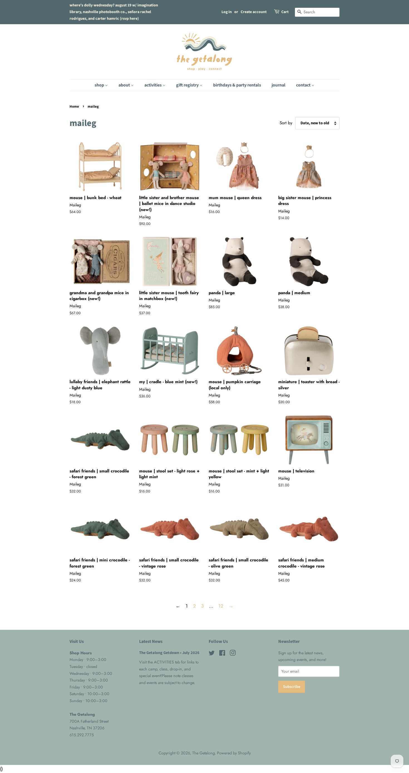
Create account (254, 12)
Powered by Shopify (234, 753)
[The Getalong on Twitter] (212, 654)
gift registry (187, 85)
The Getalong (203, 753)
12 (220, 606)
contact (303, 85)
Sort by (286, 123)
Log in (226, 12)
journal (278, 85)
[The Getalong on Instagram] (233, 654)
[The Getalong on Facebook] (222, 654)
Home (74, 106)
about (125, 85)
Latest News (150, 641)
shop (100, 85)
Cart (285, 12)
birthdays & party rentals (237, 85)
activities (153, 85)
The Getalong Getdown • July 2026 (169, 653)
